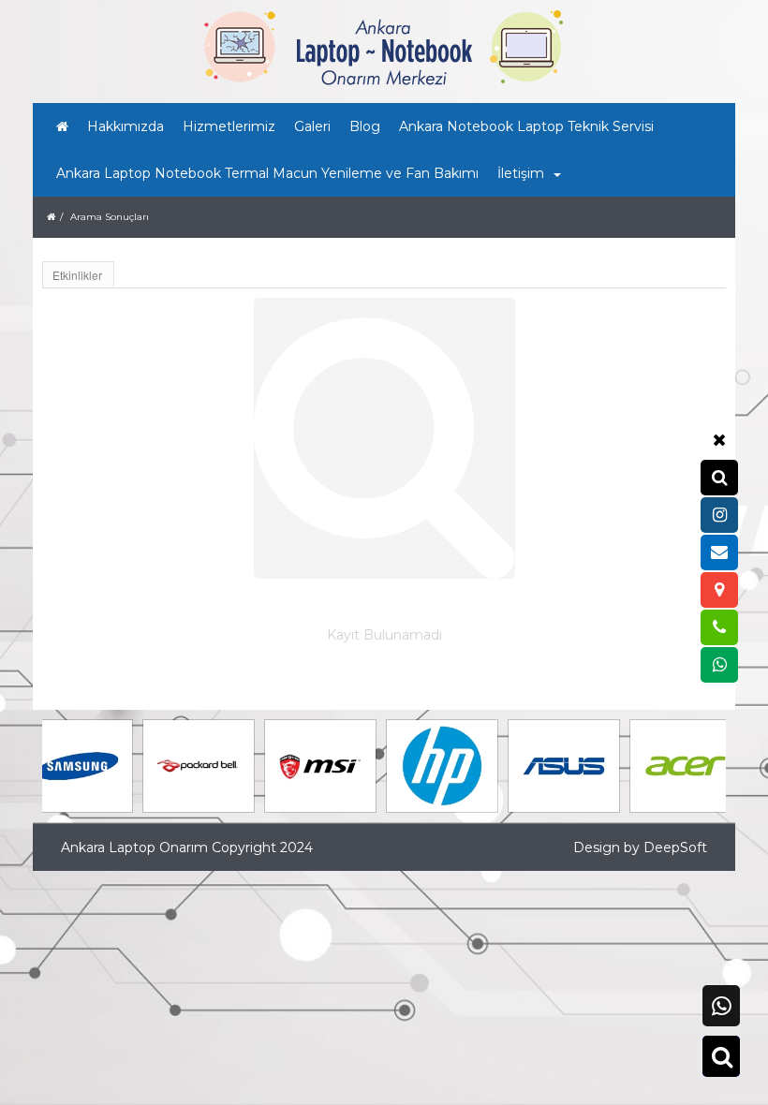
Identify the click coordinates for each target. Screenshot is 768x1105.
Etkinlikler (77, 275)
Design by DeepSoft (640, 847)
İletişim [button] (520, 173)
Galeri (312, 126)
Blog (364, 126)
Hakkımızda (125, 126)
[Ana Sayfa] (62, 126)
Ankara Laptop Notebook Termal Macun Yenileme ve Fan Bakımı (267, 173)
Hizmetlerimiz (229, 126)
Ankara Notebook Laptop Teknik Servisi (526, 126)
